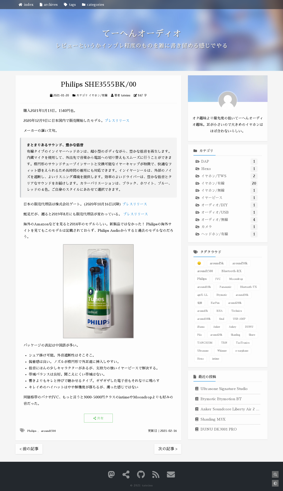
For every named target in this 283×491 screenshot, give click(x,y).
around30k (242, 295)
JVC (218, 278)
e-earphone (241, 350)
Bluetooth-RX (232, 270)
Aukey (232, 326)
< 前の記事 (28, 449)
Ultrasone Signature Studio (223, 389)
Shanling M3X (212, 419)
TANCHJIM (204, 342)
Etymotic (221, 295)
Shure (252, 334)
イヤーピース (211, 198)
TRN (224, 342)
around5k (217, 263)
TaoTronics (242, 342)
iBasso (201, 326)
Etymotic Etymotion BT (220, 399)
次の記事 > (167, 449)
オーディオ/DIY (214, 205)
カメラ (206, 227)
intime (215, 358)
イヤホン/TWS (213, 176)
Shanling (235, 334)
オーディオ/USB (215, 212)
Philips (31, 431)
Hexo (206, 169)
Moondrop (236, 278)
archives (51, 4)
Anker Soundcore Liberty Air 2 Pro (229, 409)
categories (95, 4)
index (29, 4)
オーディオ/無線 (214, 219)
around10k (204, 286)
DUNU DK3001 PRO (218, 429)
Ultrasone (202, 350)
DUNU (249, 326)
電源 (199, 303)
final (221, 319)
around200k (234, 303)
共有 (100, 418)
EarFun (215, 303)
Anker (216, 326)
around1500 (48, 431)
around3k (202, 311)
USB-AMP (239, 319)
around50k (240, 263)
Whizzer (222, 350)
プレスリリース (117, 121)
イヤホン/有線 (98, 95)
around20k (216, 334)
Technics (236, 311)
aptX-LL (202, 295)
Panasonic (225, 287)
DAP (205, 161)
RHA (219, 311)
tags (72, 4)
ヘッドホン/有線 (214, 234)
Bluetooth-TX (248, 287)
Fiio (199, 334)
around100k (203, 319)
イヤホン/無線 (212, 190)
